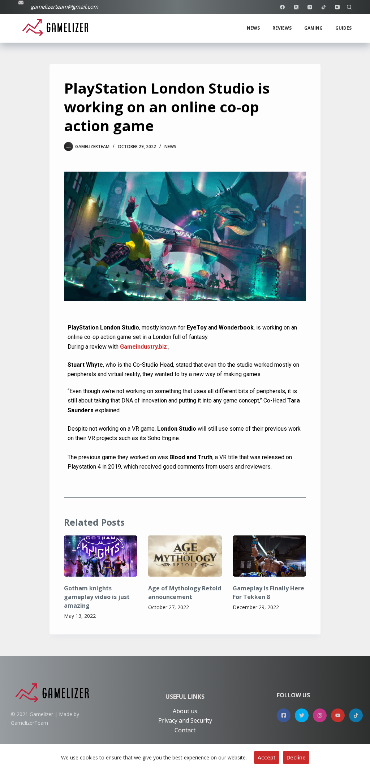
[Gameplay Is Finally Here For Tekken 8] (269, 556)
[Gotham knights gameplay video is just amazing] (100, 556)
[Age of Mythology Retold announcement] (184, 556)
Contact (185, 730)
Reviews (282, 28)
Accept (267, 757)
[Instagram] (309, 7)
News (253, 28)
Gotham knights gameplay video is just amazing (97, 597)
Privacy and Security (185, 720)
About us (185, 711)
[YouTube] (337, 7)
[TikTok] (323, 7)
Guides (343, 28)
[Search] (349, 7)
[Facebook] (282, 7)
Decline (296, 757)
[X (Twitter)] (296, 7)
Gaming (313, 28)
